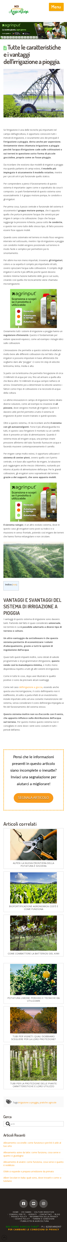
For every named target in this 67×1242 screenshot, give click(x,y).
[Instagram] (43, 1203)
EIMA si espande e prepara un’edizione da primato (28, 1171)
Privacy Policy (19, 1216)
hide (15, 584)
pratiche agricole (48, 1102)
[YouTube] (33, 1203)
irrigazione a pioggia (28, 1102)
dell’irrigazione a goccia (30, 687)
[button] (56, 7)
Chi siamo (26, 1212)
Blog (57, 1214)
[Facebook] (23, 1203)
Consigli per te (17, 1214)
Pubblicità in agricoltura (35, 1221)
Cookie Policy (22, 1219)
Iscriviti (32, 1214)
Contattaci (46, 1214)
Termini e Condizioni (44, 1219)
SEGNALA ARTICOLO (33, 797)
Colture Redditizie (44, 1212)
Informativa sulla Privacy (44, 1216)
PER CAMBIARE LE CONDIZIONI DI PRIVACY (33, 1229)
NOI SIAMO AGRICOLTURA (22, 1226)
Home (16, 1212)
